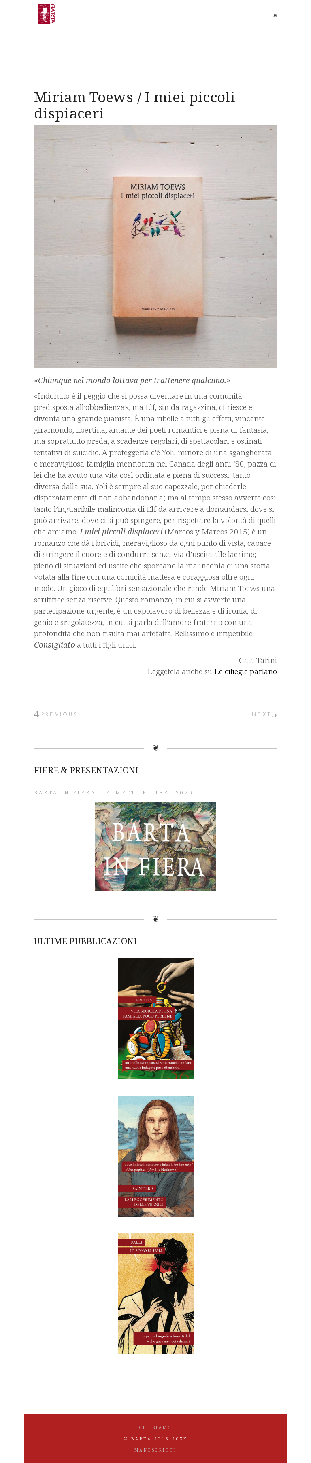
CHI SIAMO (155, 1427)
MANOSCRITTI (155, 1450)
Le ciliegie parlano (245, 671)
